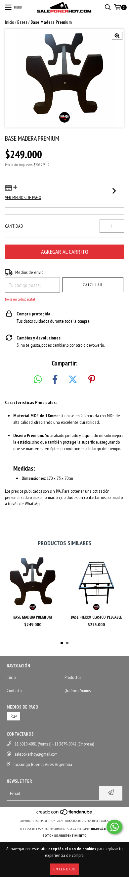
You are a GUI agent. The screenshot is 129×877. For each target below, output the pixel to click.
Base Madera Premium (32, 617)
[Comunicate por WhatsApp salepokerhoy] (114, 827)
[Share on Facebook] (55, 379)
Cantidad (14, 226)
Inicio (9, 22)
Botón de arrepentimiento (65, 835)
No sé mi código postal (20, 299)
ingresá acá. (100, 829)
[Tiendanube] (65, 814)
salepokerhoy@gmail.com (36, 754)
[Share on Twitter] (72, 379)
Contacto (14, 690)
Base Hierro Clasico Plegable (96, 617)
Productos (72, 677)
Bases (22, 22)
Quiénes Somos (77, 690)
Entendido (64, 868)
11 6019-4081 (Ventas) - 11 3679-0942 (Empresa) (54, 744)
